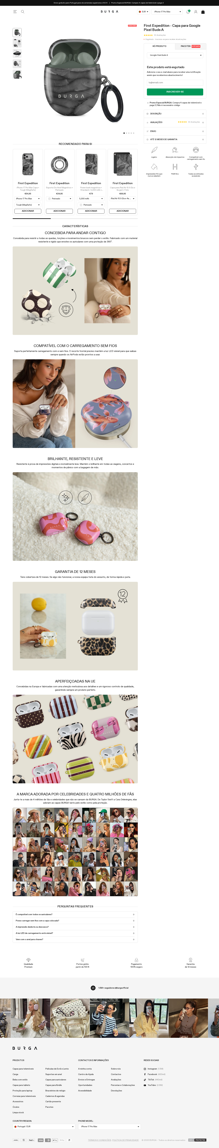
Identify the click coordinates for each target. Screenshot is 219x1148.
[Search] (22, 11)
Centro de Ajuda (86, 1074)
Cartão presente (53, 1102)
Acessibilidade (85, 1091)
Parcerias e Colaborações (123, 1085)
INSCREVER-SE (175, 92)
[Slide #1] (126, 133)
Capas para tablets (21, 1085)
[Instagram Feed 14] (70, 1018)
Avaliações (116, 1080)
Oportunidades (85, 1085)
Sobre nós (116, 1069)
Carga (15, 1074)
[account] (195, 11)
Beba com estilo (20, 1080)
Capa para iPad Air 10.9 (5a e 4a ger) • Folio (122, 189)
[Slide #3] (131, 133)
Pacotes (190, 46)
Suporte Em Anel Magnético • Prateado (59, 189)
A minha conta (85, 1069)
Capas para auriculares (55, 1080)
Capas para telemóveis (23, 1069)
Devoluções (116, 1091)
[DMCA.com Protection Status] (197, 1140)
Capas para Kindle (53, 1085)
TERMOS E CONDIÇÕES (99, 1140)
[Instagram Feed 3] (188, 1018)
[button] (155, 35)
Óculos (16, 1107)
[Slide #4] (133, 133)
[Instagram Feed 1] (109, 1018)
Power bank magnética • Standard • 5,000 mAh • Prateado (91, 189)
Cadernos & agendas (55, 1096)
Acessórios (18, 1102)
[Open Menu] (15, 11)
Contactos (116, 1074)
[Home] (109, 11)
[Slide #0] (124, 133)
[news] (188, 11)
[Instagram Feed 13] (30, 1018)
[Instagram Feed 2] (149, 1018)
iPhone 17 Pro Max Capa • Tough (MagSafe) (28, 189)
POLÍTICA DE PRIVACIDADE (125, 1140)
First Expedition (28, 183)
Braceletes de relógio (55, 1091)
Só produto (159, 46)
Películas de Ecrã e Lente (57, 1069)
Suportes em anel (53, 1074)
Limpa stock (18, 1113)
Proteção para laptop (22, 1091)
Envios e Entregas (86, 1080)
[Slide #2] (128, 133)
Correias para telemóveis (24, 1096)
